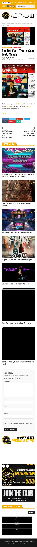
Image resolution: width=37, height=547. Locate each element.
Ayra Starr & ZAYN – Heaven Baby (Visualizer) (15, 284)
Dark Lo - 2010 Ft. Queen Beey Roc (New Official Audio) (29, 133)
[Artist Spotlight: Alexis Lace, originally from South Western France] (18, 475)
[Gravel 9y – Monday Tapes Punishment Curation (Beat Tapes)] (18, 343)
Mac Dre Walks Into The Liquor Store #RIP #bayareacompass (7, 134)
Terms (10, 544)
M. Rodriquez (12, 58)
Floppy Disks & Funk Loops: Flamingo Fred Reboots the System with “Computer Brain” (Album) (18, 175)
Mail (20, 121)
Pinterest (12, 121)
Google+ (20, 119)
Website (6, 413)
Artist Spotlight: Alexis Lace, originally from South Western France (18, 483)
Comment (7, 381)
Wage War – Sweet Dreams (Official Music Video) (16, 323)
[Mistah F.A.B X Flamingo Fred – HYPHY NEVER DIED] (18, 220)
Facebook (6, 119)
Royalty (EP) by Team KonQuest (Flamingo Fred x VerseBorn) (16, 204)
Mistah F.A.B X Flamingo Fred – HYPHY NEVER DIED (17, 232)
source (4, 113)
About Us (16, 544)
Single (9, 106)
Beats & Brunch (10, 23)
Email (6, 406)
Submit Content (24, 544)
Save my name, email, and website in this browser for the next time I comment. (18, 424)
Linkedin (27, 119)
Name (6, 399)
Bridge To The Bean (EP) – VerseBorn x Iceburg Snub (17, 259)
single (17, 104)
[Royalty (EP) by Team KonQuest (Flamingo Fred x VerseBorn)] (18, 191)
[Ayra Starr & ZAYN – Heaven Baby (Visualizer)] (18, 272)
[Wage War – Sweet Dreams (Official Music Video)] (18, 304)
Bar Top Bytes (18, 23)
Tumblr (5, 121)
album (29, 106)
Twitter (13, 119)
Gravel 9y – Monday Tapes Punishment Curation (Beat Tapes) (18, 363)
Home (3, 23)
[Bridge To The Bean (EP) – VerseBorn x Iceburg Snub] (18, 247)
